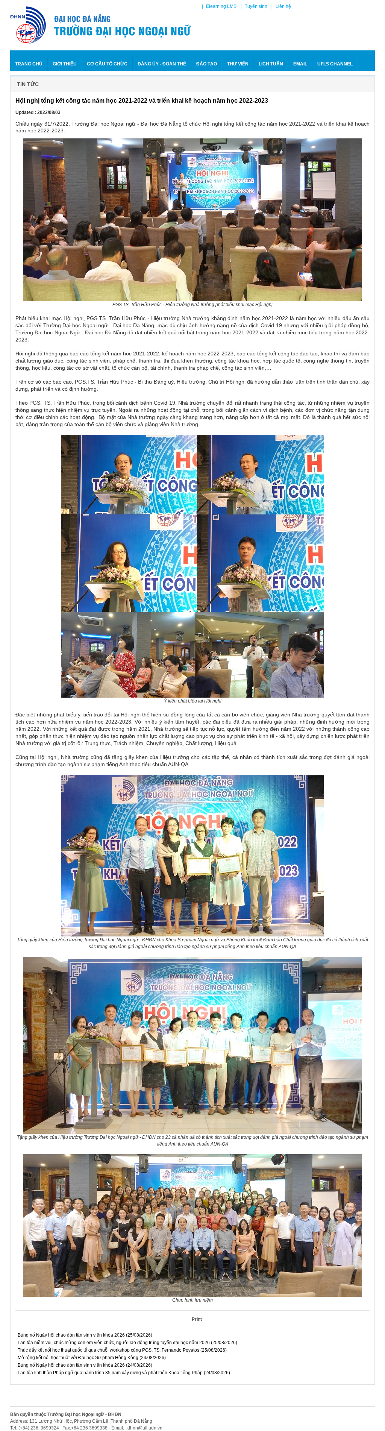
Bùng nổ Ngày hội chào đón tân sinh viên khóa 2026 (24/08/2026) (84, 1365)
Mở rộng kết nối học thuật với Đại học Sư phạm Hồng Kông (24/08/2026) (91, 1357)
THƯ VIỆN (238, 64)
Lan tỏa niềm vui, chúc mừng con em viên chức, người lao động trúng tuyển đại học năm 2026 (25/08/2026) (127, 1342)
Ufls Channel (335, 64)
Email (300, 64)
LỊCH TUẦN (271, 64)
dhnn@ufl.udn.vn (144, 1428)
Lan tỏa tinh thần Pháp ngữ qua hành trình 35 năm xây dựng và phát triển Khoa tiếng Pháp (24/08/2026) (123, 1372)
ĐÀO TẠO (206, 64)
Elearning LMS (221, 6)
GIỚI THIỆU (65, 64)
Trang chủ (28, 64)
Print (197, 1319)
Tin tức (28, 84)
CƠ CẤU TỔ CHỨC (107, 64)
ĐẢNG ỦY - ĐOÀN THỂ (162, 64)
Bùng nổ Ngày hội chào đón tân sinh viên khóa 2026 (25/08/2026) (84, 1335)
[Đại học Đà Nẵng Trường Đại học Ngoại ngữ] (101, 25)
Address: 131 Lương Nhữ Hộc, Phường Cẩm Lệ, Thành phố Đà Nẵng (81, 1421)
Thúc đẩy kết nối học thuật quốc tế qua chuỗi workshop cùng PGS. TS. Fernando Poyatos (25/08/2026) (122, 1350)
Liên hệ (283, 6)
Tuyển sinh (256, 6)
